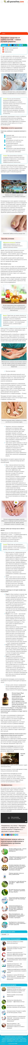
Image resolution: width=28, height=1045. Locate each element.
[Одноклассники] (9, 45)
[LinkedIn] (14, 45)
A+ (23, 45)
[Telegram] (22, 45)
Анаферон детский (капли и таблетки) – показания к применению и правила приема (16, 971)
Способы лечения (8, 49)
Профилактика (8, 51)
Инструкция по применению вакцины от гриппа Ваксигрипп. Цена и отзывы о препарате (17, 960)
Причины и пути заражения (11, 48)
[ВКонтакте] (7, 45)
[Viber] (16, 45)
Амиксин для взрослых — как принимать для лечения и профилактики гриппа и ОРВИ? (15, 965)
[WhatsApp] (18, 45)
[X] (12, 45)
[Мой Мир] (10, 45)
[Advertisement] (14, 18)
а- (25, 45)
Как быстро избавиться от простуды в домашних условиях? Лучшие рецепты (16, 948)
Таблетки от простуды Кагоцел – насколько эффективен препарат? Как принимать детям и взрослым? (16, 954)
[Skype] (20, 45)
